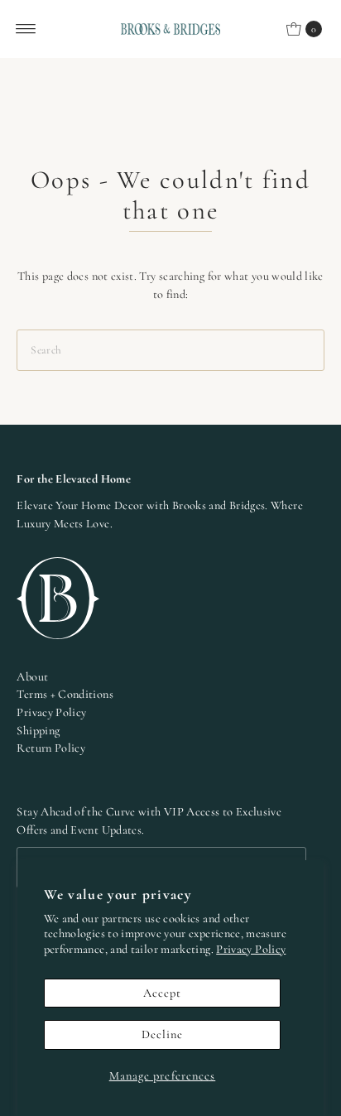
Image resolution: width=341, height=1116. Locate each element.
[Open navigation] (26, 29)
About (32, 677)
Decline (163, 1034)
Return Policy (51, 748)
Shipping (38, 731)
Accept (162, 993)
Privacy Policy (251, 949)
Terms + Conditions (65, 694)
